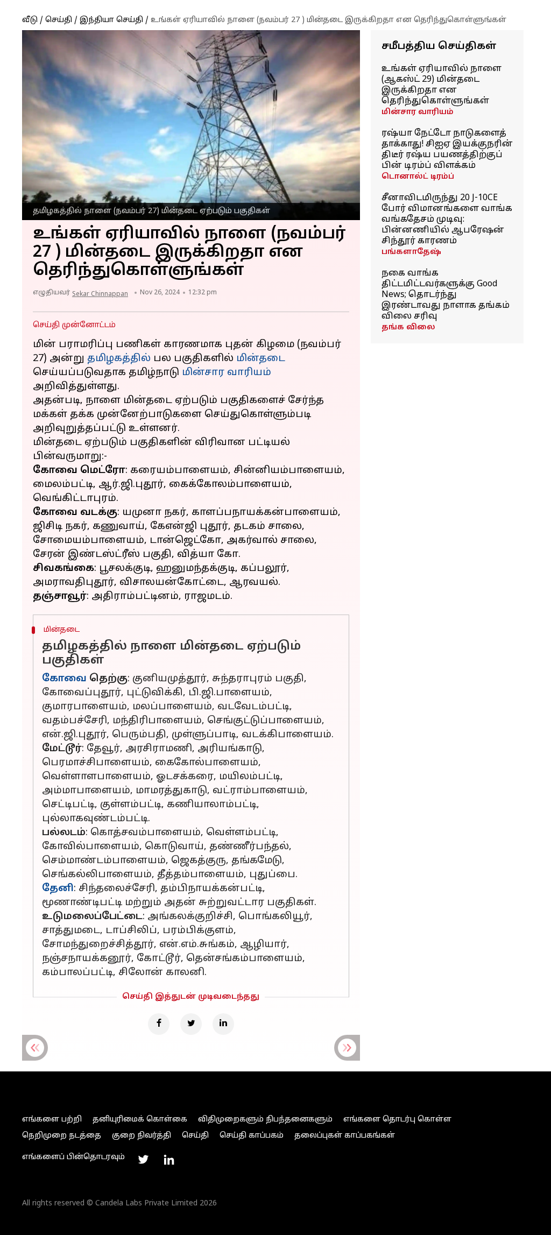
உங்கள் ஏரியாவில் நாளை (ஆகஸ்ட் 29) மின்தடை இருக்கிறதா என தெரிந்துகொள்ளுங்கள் (441, 85)
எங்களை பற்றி (52, 1119)
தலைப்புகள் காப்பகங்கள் (344, 1135)
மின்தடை (260, 358)
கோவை (64, 679)
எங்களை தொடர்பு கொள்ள (397, 1119)
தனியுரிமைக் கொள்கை (140, 1119)
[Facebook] (158, 1024)
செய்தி (58, 20)
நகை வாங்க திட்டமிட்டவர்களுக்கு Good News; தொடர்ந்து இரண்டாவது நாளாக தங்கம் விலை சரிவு (446, 295)
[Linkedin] (223, 1024)
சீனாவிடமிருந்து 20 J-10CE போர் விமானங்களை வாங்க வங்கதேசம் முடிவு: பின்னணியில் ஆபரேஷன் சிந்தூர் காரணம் (447, 219)
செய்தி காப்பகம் (252, 1135)
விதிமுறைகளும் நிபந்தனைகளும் (265, 1119)
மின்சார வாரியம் (418, 112)
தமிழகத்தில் (119, 358)
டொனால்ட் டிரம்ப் (418, 176)
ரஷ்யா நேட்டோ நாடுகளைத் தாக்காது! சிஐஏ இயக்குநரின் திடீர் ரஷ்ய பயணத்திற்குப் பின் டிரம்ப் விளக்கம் (447, 149)
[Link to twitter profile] (143, 1159)
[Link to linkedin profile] (169, 1159)
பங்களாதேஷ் (411, 252)
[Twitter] (191, 1024)
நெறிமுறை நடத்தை (61, 1135)
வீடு (30, 20)
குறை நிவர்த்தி (141, 1135)
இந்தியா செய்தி (111, 20)
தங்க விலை (408, 327)
